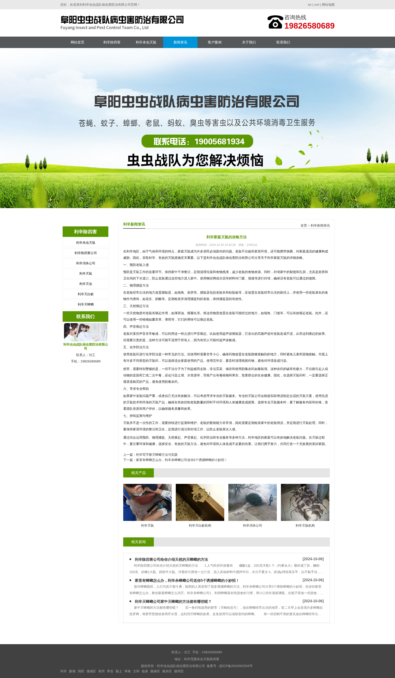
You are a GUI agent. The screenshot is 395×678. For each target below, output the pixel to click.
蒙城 (72, 671)
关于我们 (249, 42)
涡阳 (81, 671)
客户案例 (215, 42)
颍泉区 (155, 671)
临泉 (145, 671)
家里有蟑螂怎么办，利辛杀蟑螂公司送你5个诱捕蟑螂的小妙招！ (181, 460)
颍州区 (179, 671)
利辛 (63, 671)
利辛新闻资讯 (320, 225)
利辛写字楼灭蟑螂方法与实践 (157, 454)
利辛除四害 (111, 42)
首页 (304, 225)
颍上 (119, 671)
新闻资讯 (180, 42)
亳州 (101, 671)
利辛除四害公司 (86, 253)
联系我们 (283, 42)
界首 (110, 671)
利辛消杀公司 (85, 263)
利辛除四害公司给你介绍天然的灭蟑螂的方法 (171, 559)
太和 (136, 671)
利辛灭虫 (85, 284)
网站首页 (77, 42)
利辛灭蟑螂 (86, 304)
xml (316, 4)
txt (309, 4)
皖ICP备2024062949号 (236, 666)
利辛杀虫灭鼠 (146, 42)
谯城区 (91, 671)
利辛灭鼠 (85, 273)
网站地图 (328, 4)
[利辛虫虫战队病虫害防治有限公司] (123, 22)
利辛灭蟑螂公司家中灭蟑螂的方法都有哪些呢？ (173, 601)
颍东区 (167, 671)
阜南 (127, 671)
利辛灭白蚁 (86, 294)
